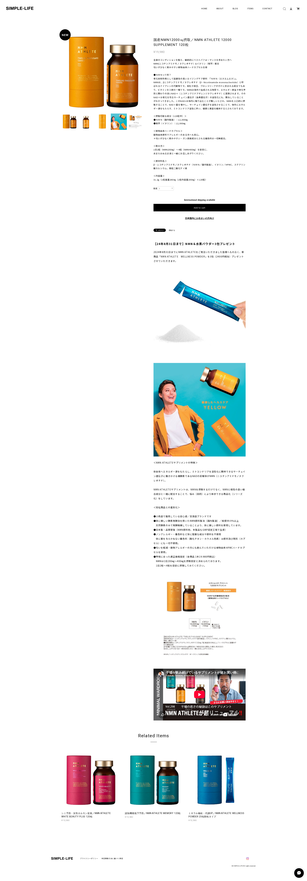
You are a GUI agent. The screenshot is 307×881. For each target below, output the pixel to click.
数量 (155, 188)
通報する (172, 230)
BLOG (235, 9)
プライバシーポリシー (89, 858)
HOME (204, 9)
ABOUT (220, 9)
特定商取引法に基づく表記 (112, 858)
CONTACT (267, 9)
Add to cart (199, 207)
